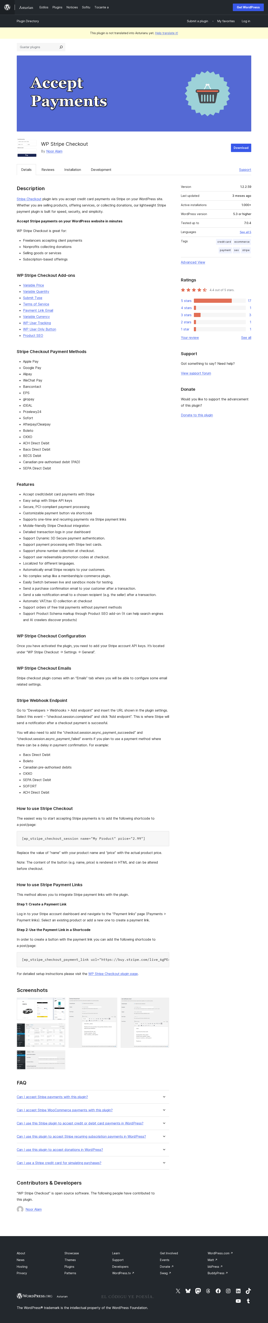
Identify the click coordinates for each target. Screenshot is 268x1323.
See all (246, 337)
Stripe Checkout (29, 199)
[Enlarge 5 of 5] (163, 1003)
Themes (70, 1260)
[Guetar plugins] (61, 47)
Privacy (22, 1273)
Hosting (22, 1266)
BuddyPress (218, 1273)
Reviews (47, 170)
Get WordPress (248, 7)
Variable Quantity (36, 291)
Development (101, 170)
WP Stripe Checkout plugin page (113, 974)
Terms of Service (36, 304)
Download (241, 148)
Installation (72, 170)
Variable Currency (36, 317)
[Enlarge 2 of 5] (60, 1029)
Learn (116, 1253)
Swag (165, 1273)
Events (164, 1260)
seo (236, 250)
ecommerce (242, 241)
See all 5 (245, 232)
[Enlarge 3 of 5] (60, 1056)
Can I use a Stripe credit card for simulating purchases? (59, 1163)
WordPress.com (220, 1253)
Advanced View (193, 262)
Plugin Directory (28, 21)
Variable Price (33, 285)
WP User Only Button (39, 329)
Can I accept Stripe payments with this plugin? (52, 1097)
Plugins (69, 1266)
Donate (167, 1266)
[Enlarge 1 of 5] (60, 1003)
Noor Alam (54, 151)
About (21, 1253)
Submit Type (32, 298)
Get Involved (169, 1253)
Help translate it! (166, 33)
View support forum (196, 373)
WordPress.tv (123, 1273)
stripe (246, 250)
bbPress (215, 1266)
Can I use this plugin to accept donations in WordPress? (60, 1150)
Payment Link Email (38, 310)
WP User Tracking (37, 323)
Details (26, 170)
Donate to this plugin (197, 415)
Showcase (71, 1253)
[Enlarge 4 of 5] (112, 1003)
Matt (213, 1260)
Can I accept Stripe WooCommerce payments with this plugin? (65, 1110)
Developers (120, 1266)
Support (245, 170)
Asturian (62, 1296)
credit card (224, 241)
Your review (190, 337)
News (20, 1260)
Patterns (70, 1273)
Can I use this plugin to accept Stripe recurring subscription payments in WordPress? (81, 1137)
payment (225, 250)
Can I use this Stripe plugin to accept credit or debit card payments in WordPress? (80, 1123)
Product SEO (33, 335)
